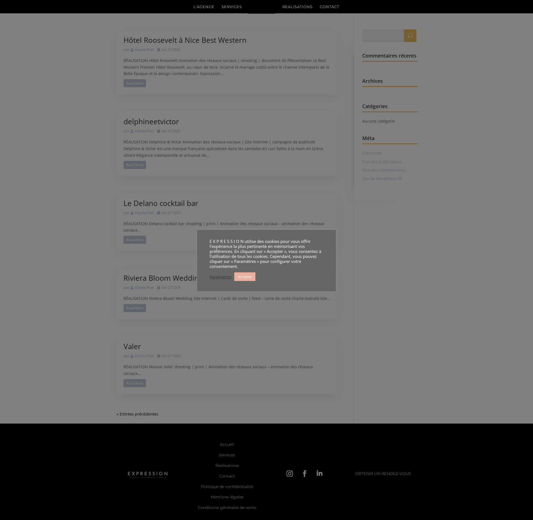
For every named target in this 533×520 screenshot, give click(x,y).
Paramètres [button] (221, 276)
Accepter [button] (245, 276)
